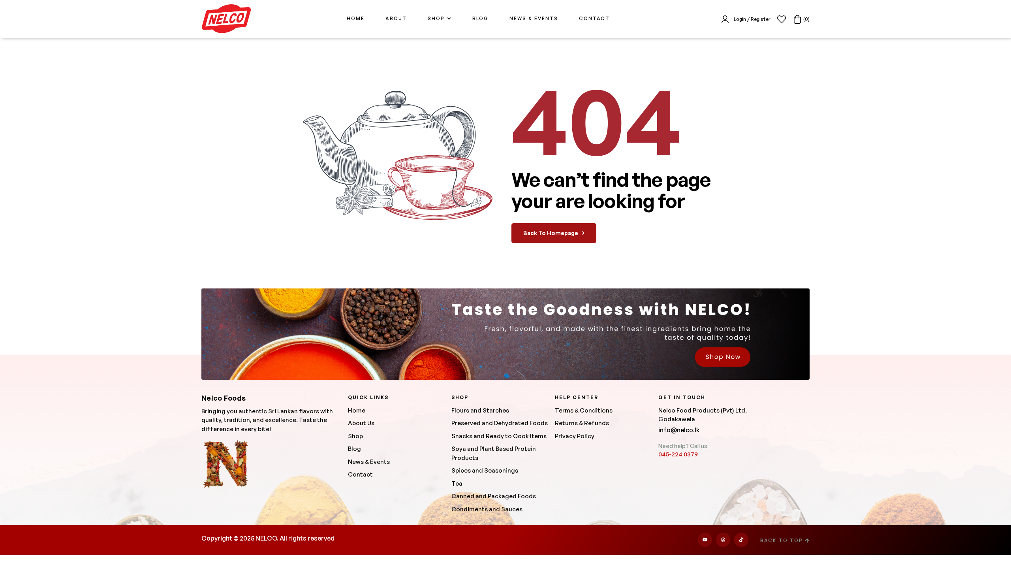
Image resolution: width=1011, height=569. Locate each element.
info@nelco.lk (679, 430)
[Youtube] (705, 540)
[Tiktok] (741, 540)
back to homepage (550, 233)
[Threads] (723, 540)
